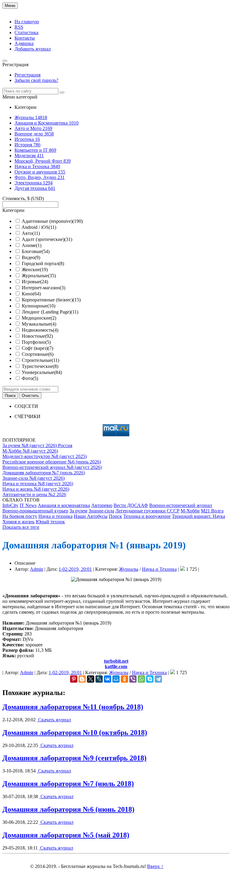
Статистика (26, 32)
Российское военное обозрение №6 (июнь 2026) (51, 461)
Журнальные (39, 275)
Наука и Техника (159, 569)
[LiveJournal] (99, 679)
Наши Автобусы (91, 516)
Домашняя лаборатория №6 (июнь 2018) (68, 809)
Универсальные (42, 372)
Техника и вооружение (147, 516)
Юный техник (50, 521)
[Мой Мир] (116, 679)
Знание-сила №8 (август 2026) (33, 478)
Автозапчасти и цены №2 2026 (34, 494)
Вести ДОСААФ (131, 505)
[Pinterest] (73, 679)
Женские (35, 269)
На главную (26, 21)
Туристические (40, 366)
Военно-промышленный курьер (35, 510)
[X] (90, 679)
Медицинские (39, 317)
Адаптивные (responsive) (52, 221)
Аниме (31, 245)
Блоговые (36, 251)
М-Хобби (190, 510)
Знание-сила (101, 510)
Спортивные (37, 354)
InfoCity (10, 505)
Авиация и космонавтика (64, 505)
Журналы (128, 569)
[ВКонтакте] (107, 679)
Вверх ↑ (155, 866)
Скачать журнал (54, 719)
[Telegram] (158, 679)
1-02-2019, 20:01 (75, 569)
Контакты (24, 38)
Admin (36, 569)
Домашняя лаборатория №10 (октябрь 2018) (74, 732)
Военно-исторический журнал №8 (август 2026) (52, 467)
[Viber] (133, 679)
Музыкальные (39, 324)
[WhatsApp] (141, 679)
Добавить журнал (32, 48)
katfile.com (116, 666)
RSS (18, 27)
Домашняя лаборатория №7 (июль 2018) (68, 784)
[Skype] (149, 679)
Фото (30, 378)
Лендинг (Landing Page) (50, 311)
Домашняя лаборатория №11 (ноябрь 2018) (72, 707)
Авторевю (101, 505)
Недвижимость (40, 330)
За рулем (78, 510)
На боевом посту (19, 516)
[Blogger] (82, 679)
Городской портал (43, 263)
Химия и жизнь (18, 521)
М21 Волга (212, 510)
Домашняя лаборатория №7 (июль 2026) (43, 472)
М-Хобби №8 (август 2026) (30, 450)
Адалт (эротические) (47, 239)
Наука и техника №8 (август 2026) (37, 483)
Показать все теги (20, 527)
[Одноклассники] (124, 679)
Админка (24, 43)
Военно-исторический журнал (180, 505)
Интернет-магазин (43, 287)
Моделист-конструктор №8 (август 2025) (44, 456)
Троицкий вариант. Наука (198, 516)
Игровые (35, 281)
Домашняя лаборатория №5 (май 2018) (65, 835)
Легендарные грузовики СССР (147, 510)
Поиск (115, 516)
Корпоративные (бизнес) (51, 299)
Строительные (40, 360)
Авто (31, 233)
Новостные (37, 336)
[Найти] (62, 92)
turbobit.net (116, 661)
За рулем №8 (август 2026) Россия (37, 445)
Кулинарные (38, 305)
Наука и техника (55, 516)
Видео (31, 257)
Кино (31, 293)
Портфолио (36, 342)
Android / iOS (38, 227)
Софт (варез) (37, 348)
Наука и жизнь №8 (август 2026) (35, 489)
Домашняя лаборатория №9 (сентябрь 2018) (74, 758)
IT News (28, 505)
